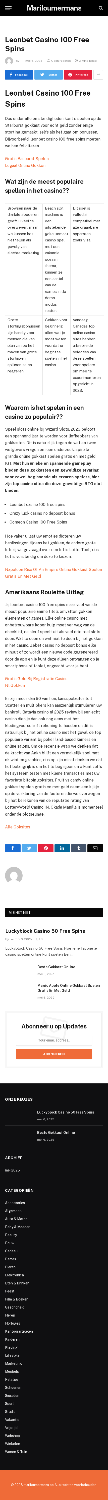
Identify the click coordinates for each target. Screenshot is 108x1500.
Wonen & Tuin (16, 1452)
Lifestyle (12, 1355)
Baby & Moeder (17, 1227)
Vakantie (12, 1420)
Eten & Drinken (17, 1283)
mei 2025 (12, 1170)
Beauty (11, 1235)
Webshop (12, 1436)
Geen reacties (61, 60)
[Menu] (8, 8)
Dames (10, 1259)
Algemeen (13, 1211)
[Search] (100, 8)
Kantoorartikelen (19, 1331)
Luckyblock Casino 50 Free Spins (45, 931)
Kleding (11, 1347)
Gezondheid (14, 1307)
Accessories (15, 1203)
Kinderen (12, 1339)
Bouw (9, 1243)
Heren (10, 1315)
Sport (9, 1404)
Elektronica (14, 1275)
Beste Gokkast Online (56, 967)
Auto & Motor (16, 1219)
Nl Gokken (15, 685)
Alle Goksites (17, 827)
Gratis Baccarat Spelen (27, 158)
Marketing (13, 1363)
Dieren (10, 1267)
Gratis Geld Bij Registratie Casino (36, 678)
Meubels (12, 1371)
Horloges (12, 1323)
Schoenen (13, 1388)
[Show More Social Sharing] (98, 75)
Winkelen (12, 1444)
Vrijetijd (11, 1428)
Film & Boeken (16, 1299)
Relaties (12, 1380)
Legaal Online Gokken (25, 165)
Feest (10, 1291)
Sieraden (12, 1396)
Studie (10, 1412)
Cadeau (11, 1251)
